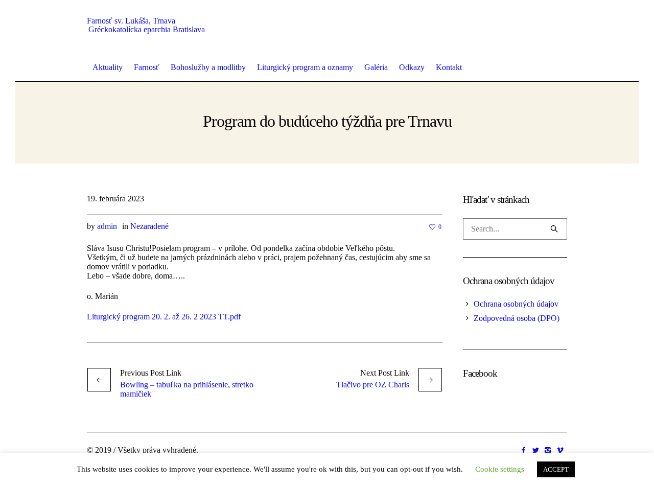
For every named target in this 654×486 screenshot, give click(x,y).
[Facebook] (523, 450)
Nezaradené (149, 226)
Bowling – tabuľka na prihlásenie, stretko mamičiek (186, 389)
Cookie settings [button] (499, 469)
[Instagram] (548, 450)
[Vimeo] (560, 450)
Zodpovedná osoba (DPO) (516, 318)
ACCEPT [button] (556, 469)
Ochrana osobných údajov (516, 303)
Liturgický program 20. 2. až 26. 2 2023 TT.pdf (164, 316)
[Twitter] (535, 450)
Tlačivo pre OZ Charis (372, 384)
